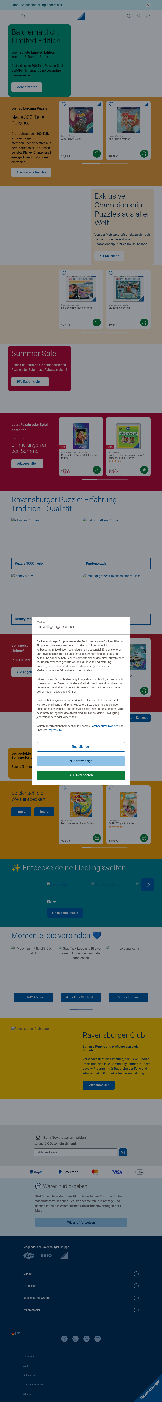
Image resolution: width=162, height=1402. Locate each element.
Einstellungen (81, 747)
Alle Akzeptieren (81, 775)
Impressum (55, 730)
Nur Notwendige (81, 761)
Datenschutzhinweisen (104, 726)
